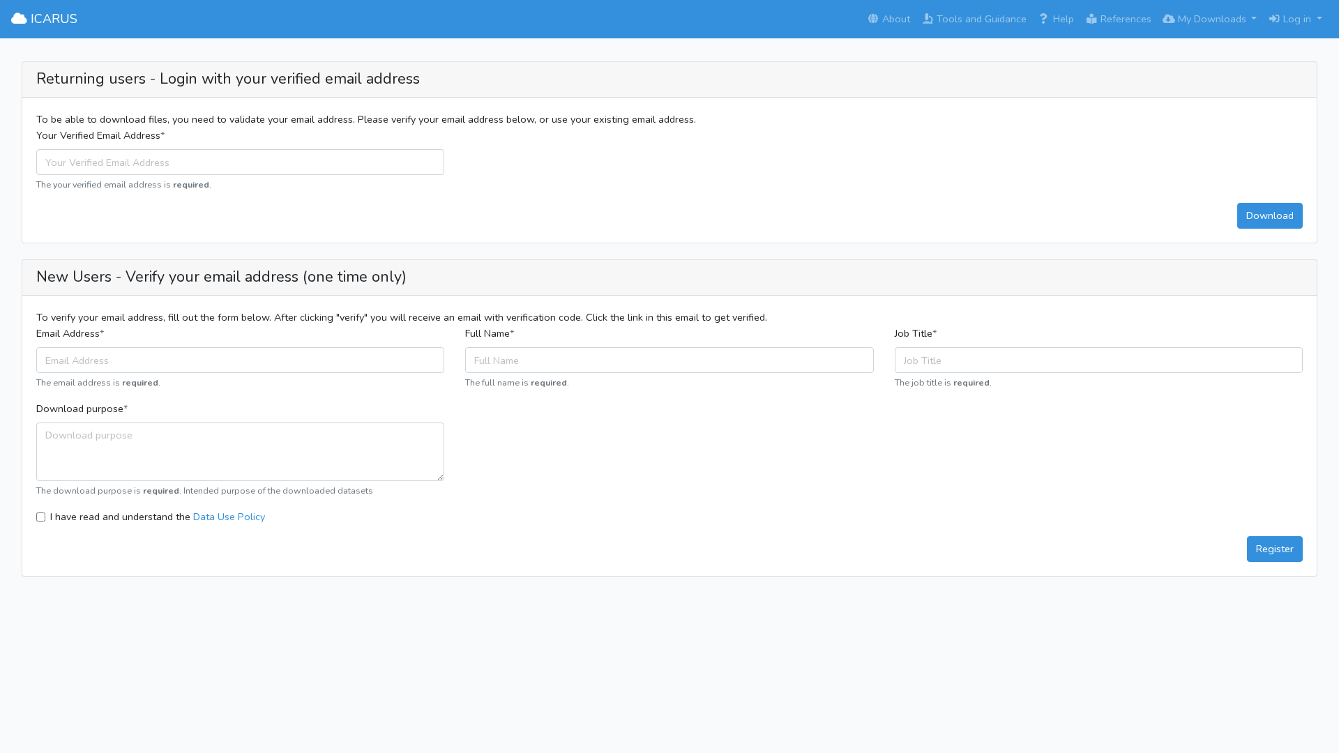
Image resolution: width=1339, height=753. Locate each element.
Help (1062, 19)
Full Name (487, 333)
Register (1275, 549)
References (1124, 19)
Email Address (68, 333)
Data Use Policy (229, 517)
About (894, 19)
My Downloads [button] (1212, 19)
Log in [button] (1297, 19)
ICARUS (52, 18)
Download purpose (79, 409)
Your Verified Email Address (98, 135)
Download (1270, 215)
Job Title (913, 333)
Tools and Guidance (980, 19)
